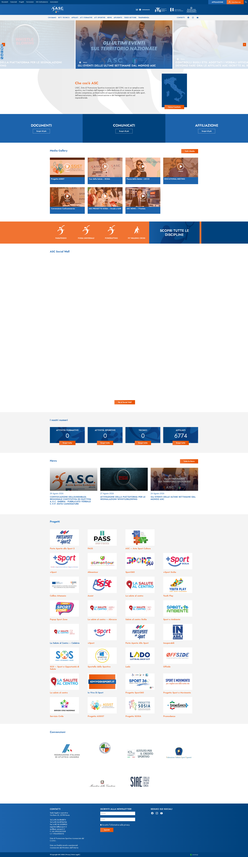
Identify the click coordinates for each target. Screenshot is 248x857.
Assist (90, 595)
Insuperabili (168, 642)
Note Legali (75, 855)
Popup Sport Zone (58, 619)
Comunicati (13, 2)
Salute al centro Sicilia (136, 619)
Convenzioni (30, 2)
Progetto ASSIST (96, 716)
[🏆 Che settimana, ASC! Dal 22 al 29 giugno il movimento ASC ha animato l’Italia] (56, 360)
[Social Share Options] (24, 325)
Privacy (68, 855)
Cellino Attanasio (58, 595)
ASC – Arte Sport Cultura (138, 548)
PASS (90, 548)
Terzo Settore (130, 17)
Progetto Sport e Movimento (177, 692)
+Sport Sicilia (169, 572)
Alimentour (93, 572)
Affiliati (74, 17)
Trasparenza (143, 17)
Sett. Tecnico (64, 17)
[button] (244, 44)
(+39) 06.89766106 (60, 822)
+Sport (53, 572)
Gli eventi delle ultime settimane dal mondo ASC (173, 498)
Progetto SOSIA (133, 716)
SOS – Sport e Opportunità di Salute (64, 667)
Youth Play (168, 595)
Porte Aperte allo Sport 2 (62, 548)
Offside (166, 666)
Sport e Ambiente (171, 619)
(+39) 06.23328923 (60, 824)
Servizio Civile (57, 716)
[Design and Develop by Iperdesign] (194, 855)
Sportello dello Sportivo (99, 666)
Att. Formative (86, 17)
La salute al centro (134, 595)
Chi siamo (52, 17)
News (109, 17)
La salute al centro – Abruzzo (102, 619)
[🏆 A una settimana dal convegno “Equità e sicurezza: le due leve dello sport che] (124, 292)
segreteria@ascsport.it (58, 827)
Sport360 (130, 572)
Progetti (21, 2)
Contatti (181, 17)
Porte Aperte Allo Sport (137, 642)
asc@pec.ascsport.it (57, 829)
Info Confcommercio (42, 2)
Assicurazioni (54, 2)
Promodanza (169, 716)
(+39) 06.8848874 (59, 820)
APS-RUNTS (118, 17)
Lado (127, 666)
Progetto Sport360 (134, 692)
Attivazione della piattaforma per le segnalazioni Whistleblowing (122, 498)
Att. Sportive (99, 17)
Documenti (5, 2)
